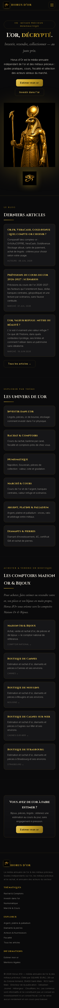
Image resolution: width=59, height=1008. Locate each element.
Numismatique (11, 903)
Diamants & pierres (13, 928)
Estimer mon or (29, 82)
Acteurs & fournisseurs (15, 932)
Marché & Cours (12, 908)
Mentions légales (12, 962)
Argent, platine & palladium (17, 923)
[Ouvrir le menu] (52, 5)
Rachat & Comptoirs (13, 893)
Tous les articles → (19, 363)
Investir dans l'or (29, 92)
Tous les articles (12, 942)
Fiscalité (8, 937)
